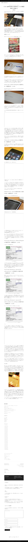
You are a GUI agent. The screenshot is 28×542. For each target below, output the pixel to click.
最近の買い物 (5, 413)
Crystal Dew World (7, 454)
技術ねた (18, 5)
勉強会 (5, 418)
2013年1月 (5, 433)
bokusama (14, 5)
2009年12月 (5, 447)
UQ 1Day (14, 391)
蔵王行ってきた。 (6, 407)
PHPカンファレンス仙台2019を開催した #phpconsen (11, 405)
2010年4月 (5, 444)
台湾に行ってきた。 (6, 406)
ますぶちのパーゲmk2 (6, 458)
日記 (7, 470)
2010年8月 (5, 442)
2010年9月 (5, 441)
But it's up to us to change (8, 453)
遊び (8, 470)
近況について (5, 411)
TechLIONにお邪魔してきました (8, 408)
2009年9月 (5, 448)
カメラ (5, 417)
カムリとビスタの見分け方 (7, 459)
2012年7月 (5, 434)
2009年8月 (5, 449)
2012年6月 (5, 435)
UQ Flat (11, 389)
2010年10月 (5, 440)
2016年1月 (5, 428)
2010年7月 (5, 443)
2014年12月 (5, 429)
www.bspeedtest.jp (7, 232)
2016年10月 (5, 426)
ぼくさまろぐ (5, 2)
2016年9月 (5, 427)
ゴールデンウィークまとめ (7, 412)
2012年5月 (5, 436)
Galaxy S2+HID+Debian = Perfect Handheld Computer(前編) (20, 466)
